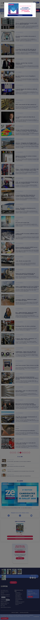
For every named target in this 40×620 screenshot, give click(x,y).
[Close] (35, 2)
